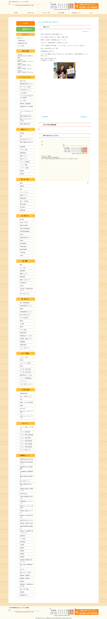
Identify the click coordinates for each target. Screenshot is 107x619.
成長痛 (21, 405)
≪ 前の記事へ (45, 116)
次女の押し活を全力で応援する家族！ (25, 56)
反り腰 (21, 285)
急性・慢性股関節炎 (25, 302)
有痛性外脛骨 (23, 344)
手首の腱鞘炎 (23, 243)
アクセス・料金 (46, 12)
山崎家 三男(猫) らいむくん (24, 68)
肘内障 (21, 240)
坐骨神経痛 (22, 146)
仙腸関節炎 (22, 270)
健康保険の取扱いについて (26, 83)
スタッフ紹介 (23, 100)
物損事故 (22, 547)
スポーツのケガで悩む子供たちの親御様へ (26, 96)
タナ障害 (22, 323)
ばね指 (21, 255)
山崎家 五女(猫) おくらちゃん (25, 61)
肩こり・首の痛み (24, 201)
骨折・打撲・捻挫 (24, 589)
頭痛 (21, 189)
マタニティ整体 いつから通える (26, 427)
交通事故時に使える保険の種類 (26, 467)
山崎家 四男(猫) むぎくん (24, 64)
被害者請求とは (23, 595)
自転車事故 (22, 541)
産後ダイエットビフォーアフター (26, 412)
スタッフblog (20, 45)
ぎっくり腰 (22, 267)
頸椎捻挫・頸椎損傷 (25, 575)
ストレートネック (24, 192)
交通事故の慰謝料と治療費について (26, 489)
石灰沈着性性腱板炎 (25, 231)
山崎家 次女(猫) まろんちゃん (25, 72)
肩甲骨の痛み (23, 204)
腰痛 (21, 264)
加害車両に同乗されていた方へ (26, 511)
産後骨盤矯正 (23, 152)
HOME (16, 12)
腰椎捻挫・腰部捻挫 (25, 578)
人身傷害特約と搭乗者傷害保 (26, 472)
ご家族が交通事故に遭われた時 (26, 497)
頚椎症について (23, 195)
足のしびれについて (25, 293)
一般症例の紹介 (21, 40)
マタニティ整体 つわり (25, 449)
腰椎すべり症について (25, 279)
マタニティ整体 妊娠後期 (26, 443)
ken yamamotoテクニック (26, 139)
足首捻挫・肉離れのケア (26, 338)
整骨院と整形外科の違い (26, 116)
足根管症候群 (23, 332)
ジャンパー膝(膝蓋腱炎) (25, 378)
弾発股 (21, 308)
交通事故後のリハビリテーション (26, 502)
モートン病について (25, 347)
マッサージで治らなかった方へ (26, 112)
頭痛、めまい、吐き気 (25, 572)
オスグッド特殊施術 (25, 161)
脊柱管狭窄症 (23, 282)
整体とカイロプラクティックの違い (26, 119)
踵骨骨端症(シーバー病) (25, 335)
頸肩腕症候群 (23, 198)
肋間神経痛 (22, 210)
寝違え (21, 183)
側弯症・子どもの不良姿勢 (26, 402)
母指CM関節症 (23, 249)
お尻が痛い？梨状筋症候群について (26, 289)
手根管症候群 (23, 246)
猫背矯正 (22, 173)
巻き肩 (21, 234)
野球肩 (21, 360)
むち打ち (22, 569)
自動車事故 (22, 535)
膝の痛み (22, 581)
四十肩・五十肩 (23, 222)
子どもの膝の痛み (24, 317)
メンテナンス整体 (24, 167)
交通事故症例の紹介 (22, 43)
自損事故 (22, 550)
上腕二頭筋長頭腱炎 (25, 228)
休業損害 (22, 592)
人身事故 (22, 544)
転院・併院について (25, 481)
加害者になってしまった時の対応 (26, 506)
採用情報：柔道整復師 (25, 103)
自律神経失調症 (23, 393)
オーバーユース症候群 (25, 363)
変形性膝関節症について (26, 311)
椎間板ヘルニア (23, 273)
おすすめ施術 (61, 12)
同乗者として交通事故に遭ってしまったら (26, 531)
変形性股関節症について (26, 305)
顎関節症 (22, 186)
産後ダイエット (23, 155)
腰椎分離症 (22, 276)
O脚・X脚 (22, 408)
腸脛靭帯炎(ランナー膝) (25, 375)
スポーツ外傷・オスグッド (26, 384)
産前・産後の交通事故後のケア (26, 565)
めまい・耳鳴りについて (26, 396)
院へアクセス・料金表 (25, 86)
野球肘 (21, 366)
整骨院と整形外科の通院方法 (26, 477)
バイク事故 (22, 538)
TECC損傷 (22, 252)
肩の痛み (22, 219)
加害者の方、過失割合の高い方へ (26, 516)
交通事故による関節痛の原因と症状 (26, 585)
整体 (21, 136)
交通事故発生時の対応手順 (26, 459)
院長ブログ (27, 29)
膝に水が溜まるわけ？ (25, 314)
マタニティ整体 (23, 149)
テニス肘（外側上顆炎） (26, 372)
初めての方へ (31, 12)
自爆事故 (22, 553)
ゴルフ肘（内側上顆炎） (26, 369)
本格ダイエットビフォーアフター (26, 417)
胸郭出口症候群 (23, 225)
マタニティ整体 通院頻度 (26, 440)
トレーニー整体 (23, 164)
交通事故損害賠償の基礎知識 (26, 527)
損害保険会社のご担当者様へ (26, 107)
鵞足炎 (21, 320)
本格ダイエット (23, 158)
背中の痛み (22, 207)
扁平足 (21, 326)
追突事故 (22, 556)
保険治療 (22, 133)
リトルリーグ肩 (23, 357)
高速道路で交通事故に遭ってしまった (26, 560)
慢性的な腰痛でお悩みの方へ (26, 142)
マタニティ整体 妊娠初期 (26, 446)
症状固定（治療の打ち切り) (26, 523)
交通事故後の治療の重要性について (26, 462)
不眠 (21, 399)
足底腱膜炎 (22, 341)
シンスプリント (23, 381)
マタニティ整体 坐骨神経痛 (26, 434)
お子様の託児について (25, 89)
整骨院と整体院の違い (25, 123)
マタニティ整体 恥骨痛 (25, 437)
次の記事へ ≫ (84, 116)
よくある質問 (23, 92)
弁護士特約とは (23, 493)
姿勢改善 (22, 170)
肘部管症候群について (25, 237)
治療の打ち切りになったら (26, 520)
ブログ (91, 12)
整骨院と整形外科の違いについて (26, 484)
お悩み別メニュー (76, 12)
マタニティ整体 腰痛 (25, 431)
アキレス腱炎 (23, 329)
